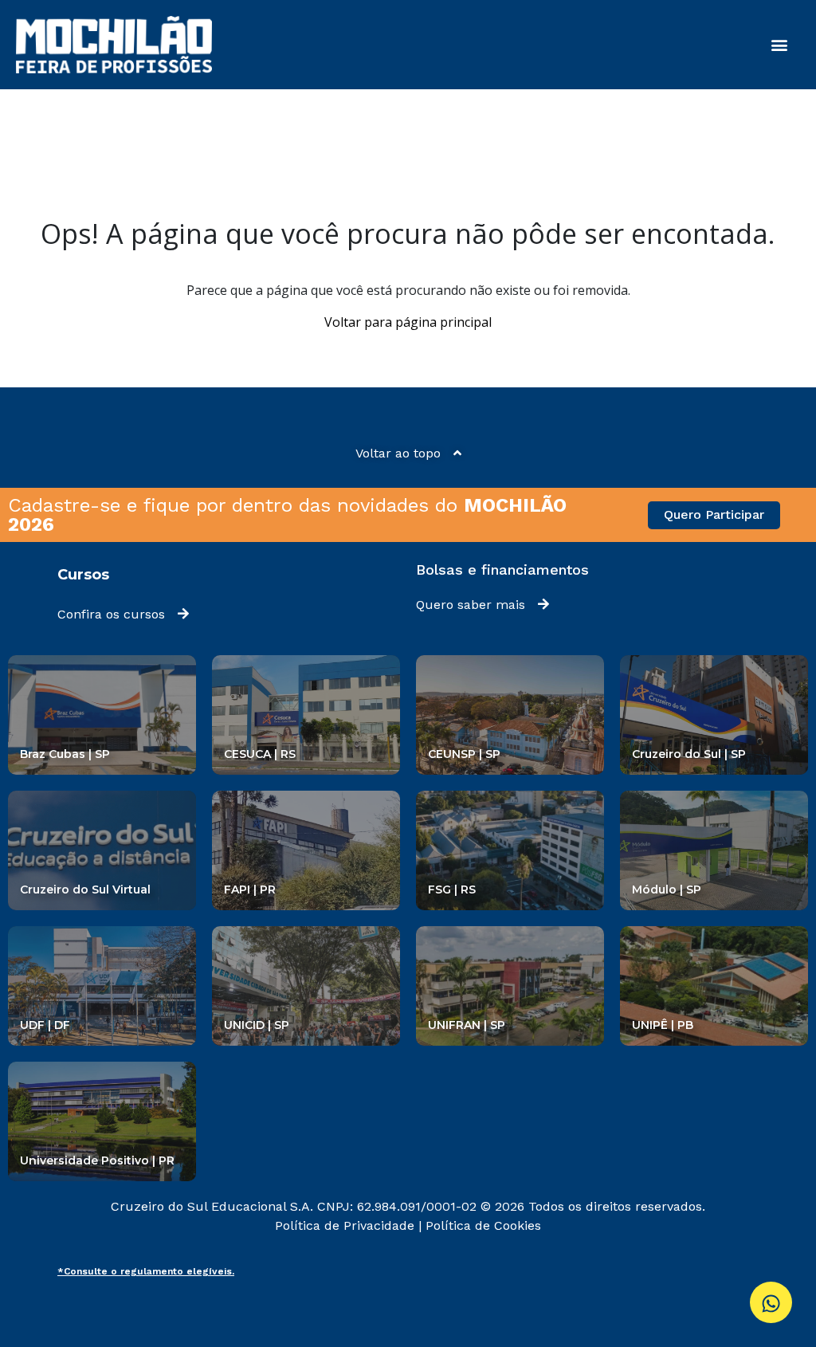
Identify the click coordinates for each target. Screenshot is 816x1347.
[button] (779, 45)
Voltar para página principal (408, 322)
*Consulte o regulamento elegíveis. (145, 1271)
